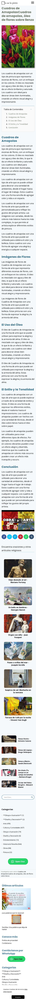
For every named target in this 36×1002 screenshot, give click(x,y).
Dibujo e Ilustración (10, 832)
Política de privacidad (10, 940)
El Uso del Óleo (15, 120)
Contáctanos (7, 943)
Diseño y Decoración (11, 836)
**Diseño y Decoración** (12, 819)
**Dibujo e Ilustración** (12, 815)
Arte (4, 824)
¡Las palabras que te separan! (13, 913)
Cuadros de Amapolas (17, 114)
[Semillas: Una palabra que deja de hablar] (16, 920)
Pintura (6, 852)
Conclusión (13, 127)
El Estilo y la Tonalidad (18, 124)
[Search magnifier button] (32, 797)
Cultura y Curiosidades (11, 828)
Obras (5, 848)
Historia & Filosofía (10, 844)
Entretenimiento (9, 840)
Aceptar (18, 997)
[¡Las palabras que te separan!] (16, 899)
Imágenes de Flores (16, 117)
